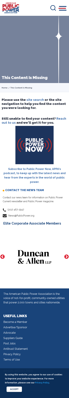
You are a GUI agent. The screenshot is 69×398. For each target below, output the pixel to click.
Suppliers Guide (13, 338)
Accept (14, 389)
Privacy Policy (12, 354)
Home (5, 88)
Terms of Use (11, 359)
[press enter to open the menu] (62, 9)
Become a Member (15, 322)
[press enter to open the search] (53, 8)
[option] (34, 257)
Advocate (9, 332)
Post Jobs (9, 343)
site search (35, 100)
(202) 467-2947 (16, 209)
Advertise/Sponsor (15, 327)
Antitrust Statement (15, 348)
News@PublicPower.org (21, 215)
